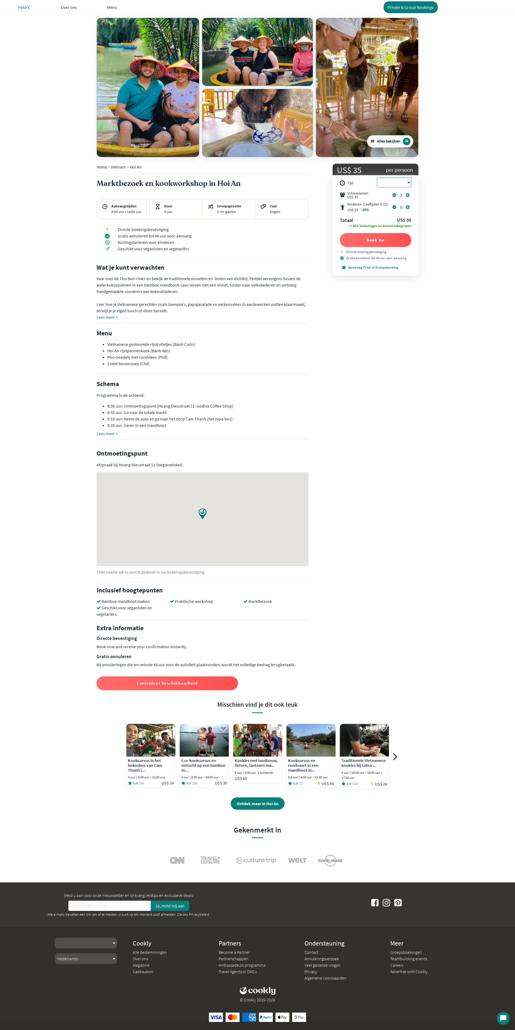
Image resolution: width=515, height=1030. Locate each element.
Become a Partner (234, 952)
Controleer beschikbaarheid (167, 683)
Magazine (141, 965)
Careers (396, 965)
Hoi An (136, 167)
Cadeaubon (143, 971)
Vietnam (118, 167)
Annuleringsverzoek (321, 958)
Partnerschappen (234, 958)
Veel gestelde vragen (322, 965)
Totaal (346, 220)
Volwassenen (357, 195)
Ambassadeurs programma (242, 965)
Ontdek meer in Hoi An (257, 803)
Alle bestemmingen (150, 952)
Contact (311, 952)
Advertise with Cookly (409, 971)
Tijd (350, 183)
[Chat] (503, 1018)
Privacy (310, 971)
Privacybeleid (199, 914)
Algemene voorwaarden (325, 978)
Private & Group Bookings (411, 7)
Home (102, 167)
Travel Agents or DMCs (238, 971)
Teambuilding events (408, 958)
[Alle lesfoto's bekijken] (148, 87)
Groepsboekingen (406, 952)
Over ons (140, 958)
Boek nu (375, 240)
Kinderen (367, 207)
